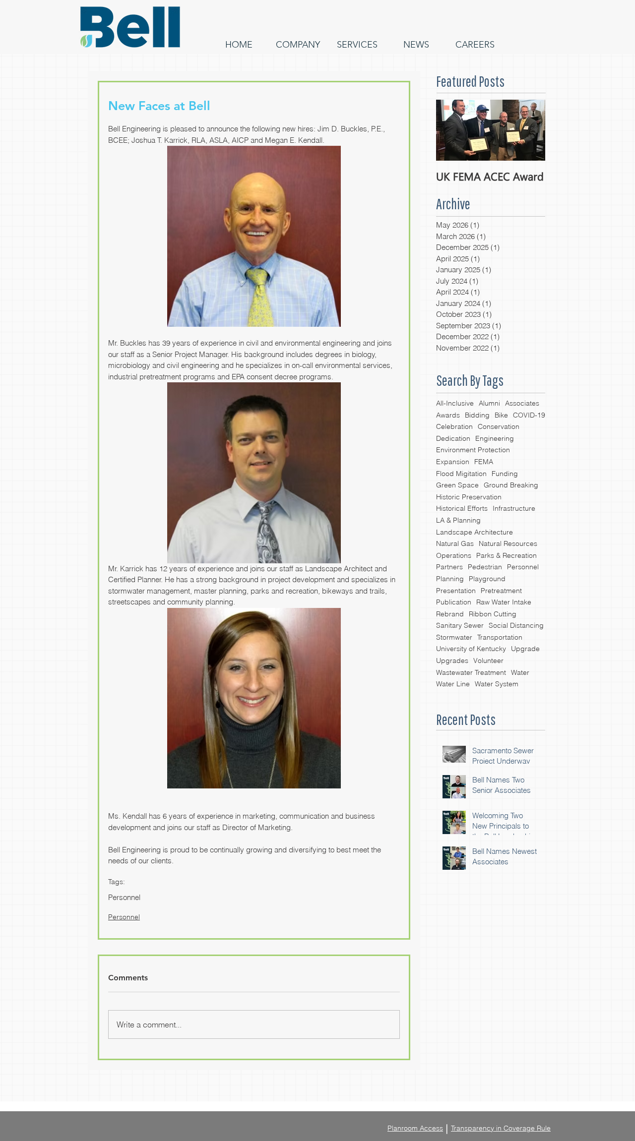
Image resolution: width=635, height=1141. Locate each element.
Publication (453, 602)
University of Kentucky (471, 648)
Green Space (457, 484)
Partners (449, 566)
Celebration (454, 426)
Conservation (498, 426)
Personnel (523, 566)
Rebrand (450, 613)
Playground (487, 578)
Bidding (477, 415)
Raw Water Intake (503, 602)
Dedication (453, 438)
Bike (501, 415)
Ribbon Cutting (492, 613)
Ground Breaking (511, 484)
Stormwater (454, 637)
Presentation (456, 590)
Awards (448, 415)
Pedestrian (485, 566)
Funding (505, 473)
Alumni (489, 403)
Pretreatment (501, 590)
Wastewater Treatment (471, 672)
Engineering (494, 438)
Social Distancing (516, 625)
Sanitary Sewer (460, 625)
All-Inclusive (455, 403)
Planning (450, 578)
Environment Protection (473, 449)
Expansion (452, 461)
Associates (522, 403)
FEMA (483, 461)
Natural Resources (508, 543)
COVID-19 (529, 415)
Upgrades (452, 660)
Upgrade (525, 648)
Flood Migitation (461, 473)
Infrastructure (514, 508)
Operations (453, 555)
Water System (496, 683)
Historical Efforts (462, 508)
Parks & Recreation (506, 555)
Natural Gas (455, 543)
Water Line (453, 683)
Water (520, 672)
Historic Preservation (469, 496)
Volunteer (488, 660)
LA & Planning (458, 520)
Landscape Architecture (474, 532)
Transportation (499, 637)
